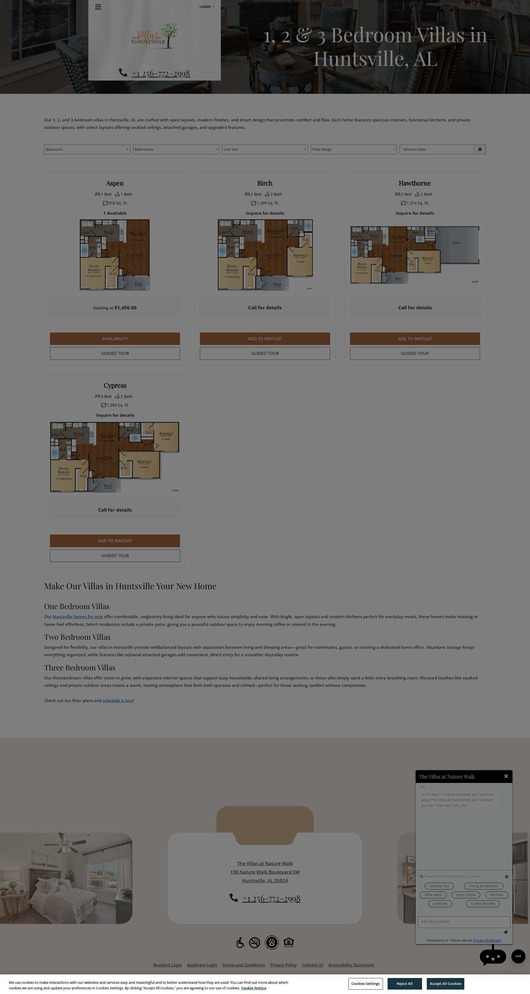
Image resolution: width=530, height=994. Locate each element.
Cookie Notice (253, 987)
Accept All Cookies (445, 983)
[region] (265, 984)
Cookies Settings (365, 983)
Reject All (405, 983)
